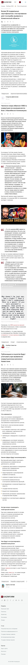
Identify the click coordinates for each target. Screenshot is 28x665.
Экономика (4, 617)
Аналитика (3, 614)
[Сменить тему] (21, 2)
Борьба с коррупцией (17, 581)
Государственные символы (8, 634)
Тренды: (3, 6)
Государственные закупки (8, 640)
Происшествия (5, 608)
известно (11, 572)
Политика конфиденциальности (9, 631)
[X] (13, 22)
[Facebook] (10, 22)
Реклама (3, 654)
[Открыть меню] (25, 2)
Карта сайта (4, 648)
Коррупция (5, 93)
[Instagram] (2, 22)
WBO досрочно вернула (17, 325)
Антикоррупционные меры (8, 637)
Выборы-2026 (9, 6)
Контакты (3, 651)
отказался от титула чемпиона (10, 335)
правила (7, 568)
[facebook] (10, 600)
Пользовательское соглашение (9, 628)
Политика (3, 611)
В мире (3, 620)
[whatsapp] (5, 22)
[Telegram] (7, 22)
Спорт (12, 342)
